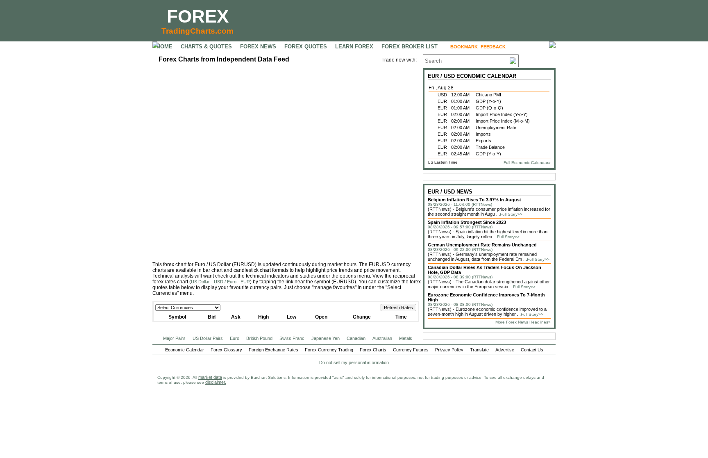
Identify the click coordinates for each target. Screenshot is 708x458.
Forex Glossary (226, 349)
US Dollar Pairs (208, 338)
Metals (405, 338)
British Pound (259, 338)
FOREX (198, 16)
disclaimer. (215, 382)
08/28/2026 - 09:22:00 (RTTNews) (460, 249)
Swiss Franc (291, 338)
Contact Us (532, 349)
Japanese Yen (325, 338)
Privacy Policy (449, 349)
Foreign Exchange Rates (273, 349)
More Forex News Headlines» (523, 322)
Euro (234, 338)
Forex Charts (373, 349)
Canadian (356, 338)
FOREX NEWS (258, 46)
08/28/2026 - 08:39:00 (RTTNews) (460, 277)
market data (210, 377)
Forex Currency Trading (329, 349)
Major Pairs (174, 338)
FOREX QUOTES (305, 46)
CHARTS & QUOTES (206, 46)
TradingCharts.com (197, 31)
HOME (164, 46)
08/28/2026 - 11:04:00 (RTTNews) (460, 204)
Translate (479, 349)
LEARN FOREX (354, 46)
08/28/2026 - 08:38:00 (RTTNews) (460, 304)
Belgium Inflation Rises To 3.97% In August (474, 199)
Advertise (504, 349)
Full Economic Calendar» (527, 162)
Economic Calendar (184, 349)
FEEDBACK (493, 46)
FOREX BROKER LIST (409, 46)
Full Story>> (511, 214)
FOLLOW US (526, 46)
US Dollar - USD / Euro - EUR (220, 281)
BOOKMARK (464, 46)
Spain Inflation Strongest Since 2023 (467, 222)
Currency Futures (411, 349)
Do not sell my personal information (354, 362)
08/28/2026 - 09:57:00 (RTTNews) (460, 227)
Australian (382, 338)
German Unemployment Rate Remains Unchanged (482, 244)
